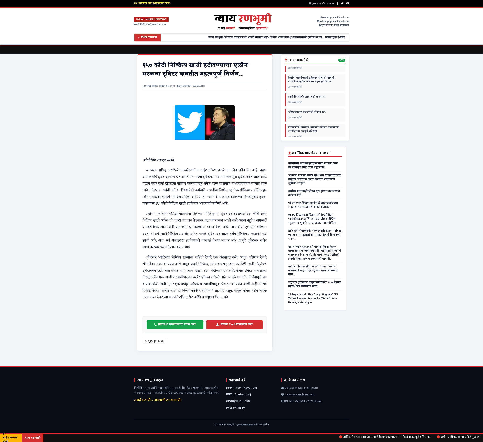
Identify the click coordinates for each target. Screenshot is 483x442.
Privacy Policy (235, 408)
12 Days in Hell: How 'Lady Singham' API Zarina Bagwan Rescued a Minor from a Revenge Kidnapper (313, 298)
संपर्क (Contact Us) (238, 395)
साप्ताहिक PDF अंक (238, 401)
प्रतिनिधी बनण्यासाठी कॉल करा (177, 324)
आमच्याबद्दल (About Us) (241, 388)
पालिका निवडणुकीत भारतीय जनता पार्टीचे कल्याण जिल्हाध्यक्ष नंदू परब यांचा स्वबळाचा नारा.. (313, 270)
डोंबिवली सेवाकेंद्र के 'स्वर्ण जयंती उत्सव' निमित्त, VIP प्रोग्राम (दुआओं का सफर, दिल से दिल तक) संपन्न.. (314, 235)
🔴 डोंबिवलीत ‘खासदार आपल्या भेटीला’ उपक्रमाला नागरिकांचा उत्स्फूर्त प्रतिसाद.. (369, 437)
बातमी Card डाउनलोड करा (237, 324)
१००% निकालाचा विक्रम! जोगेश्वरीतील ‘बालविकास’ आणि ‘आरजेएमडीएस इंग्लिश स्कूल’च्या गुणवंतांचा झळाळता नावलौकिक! (313, 219)
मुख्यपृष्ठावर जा (155, 341)
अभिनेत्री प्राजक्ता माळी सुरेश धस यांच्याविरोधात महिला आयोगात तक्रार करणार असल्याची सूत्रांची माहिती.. (314, 179)
